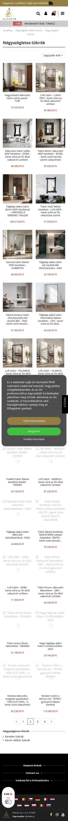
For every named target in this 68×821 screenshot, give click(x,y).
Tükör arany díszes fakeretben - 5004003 (17, 644)
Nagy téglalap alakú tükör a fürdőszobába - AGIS (50, 646)
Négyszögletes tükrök (16, 731)
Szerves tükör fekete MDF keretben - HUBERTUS (17, 265)
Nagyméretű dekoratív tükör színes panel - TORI (17, 98)
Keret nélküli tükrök (17, 740)
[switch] (8, 802)
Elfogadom (34, 431)
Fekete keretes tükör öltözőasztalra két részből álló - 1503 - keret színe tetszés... (17, 319)
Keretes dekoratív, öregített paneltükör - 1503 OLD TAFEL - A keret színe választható (17, 700)
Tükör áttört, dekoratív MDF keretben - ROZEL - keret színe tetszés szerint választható (50, 155)
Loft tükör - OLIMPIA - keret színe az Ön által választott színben (50, 373)
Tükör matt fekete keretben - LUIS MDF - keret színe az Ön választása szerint (50, 211)
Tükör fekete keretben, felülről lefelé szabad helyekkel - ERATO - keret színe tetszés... (50, 536)
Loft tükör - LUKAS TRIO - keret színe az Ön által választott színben (50, 99)
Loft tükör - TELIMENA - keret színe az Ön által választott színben (17, 373)
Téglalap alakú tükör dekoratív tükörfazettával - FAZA (17, 534)
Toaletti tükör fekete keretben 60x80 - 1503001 (17, 481)
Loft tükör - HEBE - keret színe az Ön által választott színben (17, 590)
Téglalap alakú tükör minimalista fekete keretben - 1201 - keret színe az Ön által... (50, 319)
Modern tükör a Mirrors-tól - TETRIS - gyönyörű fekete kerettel (50, 700)
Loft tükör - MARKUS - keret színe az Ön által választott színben (50, 481)
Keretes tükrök (14, 736)
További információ (34, 439)
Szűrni (64, 402)
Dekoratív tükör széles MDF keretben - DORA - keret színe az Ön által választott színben (17, 155)
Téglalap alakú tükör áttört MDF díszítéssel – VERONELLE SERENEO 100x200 (17, 211)
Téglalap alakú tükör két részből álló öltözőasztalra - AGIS (50, 265)
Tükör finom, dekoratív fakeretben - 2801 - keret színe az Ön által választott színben (50, 592)
